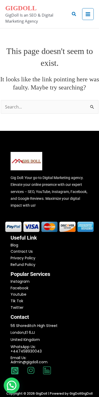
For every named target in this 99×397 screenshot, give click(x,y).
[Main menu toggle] (88, 14)
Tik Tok (17, 301)
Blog (14, 245)
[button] (74, 14)
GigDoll (21, 8)
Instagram (20, 281)
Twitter (17, 307)
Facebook (20, 288)
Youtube (18, 294)
